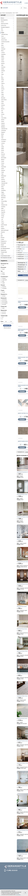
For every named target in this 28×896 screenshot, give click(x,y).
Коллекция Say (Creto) (22, 606)
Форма (2, 244)
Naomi (2, 32)
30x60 (23, 248)
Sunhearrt (3, 49)
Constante (3, 141)
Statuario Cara (4, 204)
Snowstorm (3, 139)
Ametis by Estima (4, 23)
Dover (2, 152)
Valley (2, 94)
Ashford (3, 179)
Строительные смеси (5, 255)
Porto (2, 221)
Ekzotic (2, 119)
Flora (2, 107)
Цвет (2, 235)
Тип (1, 234)
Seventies (3, 67)
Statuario (3, 170)
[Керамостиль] (11, 3)
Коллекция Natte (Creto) (22, 494)
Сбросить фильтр (7, 327)
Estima (2, 21)
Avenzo (2, 214)
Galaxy (2, 68)
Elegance (3, 132)
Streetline (3, 206)
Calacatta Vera (4, 128)
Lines (2, 90)
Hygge (2, 192)
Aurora (2, 47)
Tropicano (3, 38)
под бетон (24, 252)
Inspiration (3, 54)
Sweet (2, 59)
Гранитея (3, 232)
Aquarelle (3, 212)
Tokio (2, 174)
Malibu (2, 56)
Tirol (2, 72)
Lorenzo (3, 52)
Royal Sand (3, 166)
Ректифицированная (5, 248)
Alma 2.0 (3, 210)
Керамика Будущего (5, 27)
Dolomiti (3, 185)
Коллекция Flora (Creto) (22, 628)
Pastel (2, 79)
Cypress (3, 83)
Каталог (5, 8)
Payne (2, 101)
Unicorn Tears (4, 39)
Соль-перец (3, 117)
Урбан (2, 148)
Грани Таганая (4, 224)
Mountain (3, 97)
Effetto (2, 58)
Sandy (2, 168)
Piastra (2, 163)
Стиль (2, 254)
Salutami (3, 70)
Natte (2, 136)
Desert (2, 150)
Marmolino (3, 195)
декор (21, 250)
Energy (2, 215)
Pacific (2, 161)
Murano (2, 159)
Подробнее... (18, 894)
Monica (2, 108)
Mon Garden (3, 157)
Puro (2, 145)
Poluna (2, 61)
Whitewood (3, 175)
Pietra (2, 103)
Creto (2, 30)
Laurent (2, 194)
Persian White (4, 201)
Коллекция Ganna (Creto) (22, 740)
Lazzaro (3, 156)
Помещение (3, 243)
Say (2, 110)
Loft (2, 219)
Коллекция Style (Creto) (22, 854)
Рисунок (2, 237)
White (2, 208)
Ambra (2, 177)
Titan (2, 137)
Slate (2, 203)
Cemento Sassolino (5, 41)
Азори (2, 226)
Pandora (3, 125)
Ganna (2, 87)
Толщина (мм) (4, 252)
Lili (1, 76)
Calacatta (3, 181)
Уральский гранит (5, 230)
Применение (3, 250)
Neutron (3, 63)
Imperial (3, 123)
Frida (2, 112)
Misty (2, 78)
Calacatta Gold (4, 183)
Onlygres (3, 228)
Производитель (4, 20)
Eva (2, 116)
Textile (2, 172)
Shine (2, 92)
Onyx (2, 199)
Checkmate (3, 130)
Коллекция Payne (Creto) (22, 651)
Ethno (2, 186)
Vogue (2, 223)
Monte (2, 134)
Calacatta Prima (4, 34)
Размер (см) (3, 246)
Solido (2, 146)
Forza (2, 36)
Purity (2, 74)
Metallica (3, 126)
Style (2, 65)
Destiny (2, 88)
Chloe (2, 43)
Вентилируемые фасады (6, 257)
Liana (2, 81)
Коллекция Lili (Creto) (21, 808)
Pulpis (2, 165)
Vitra (2, 29)
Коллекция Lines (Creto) (22, 718)
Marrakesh (3, 197)
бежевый (23, 247)
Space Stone (4, 99)
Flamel (2, 121)
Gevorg (2, 114)
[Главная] (0, 12)
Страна (2, 239)
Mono (2, 50)
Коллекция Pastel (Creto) (22, 785)
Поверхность (4, 241)
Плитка (2, 18)
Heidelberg (3, 190)
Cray (2, 85)
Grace (2, 217)
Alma (2, 45)
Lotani (2, 96)
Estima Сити (3, 25)
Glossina (3, 154)
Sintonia (3, 105)
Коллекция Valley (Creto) (22, 696)
